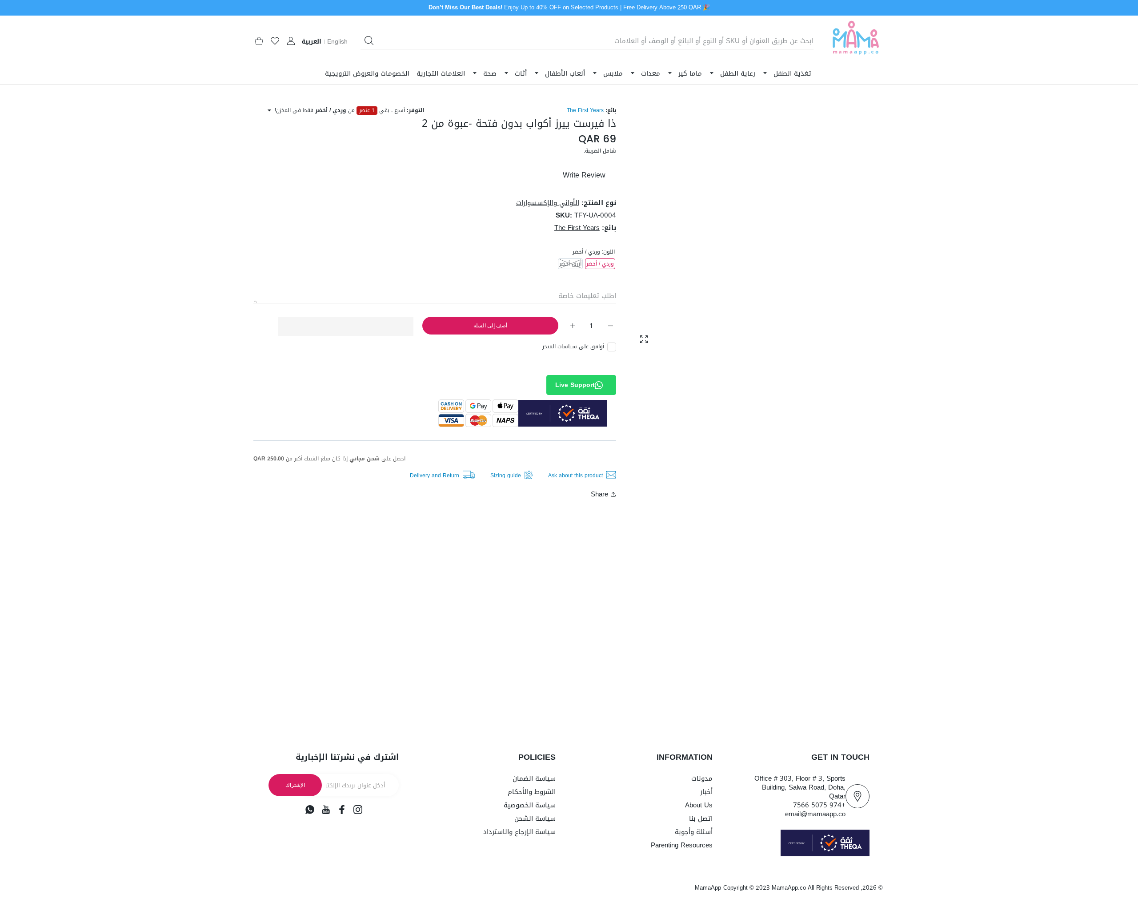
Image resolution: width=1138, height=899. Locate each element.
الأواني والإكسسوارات (547, 203)
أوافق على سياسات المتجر (573, 346)
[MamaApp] (856, 41)
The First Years (585, 110)
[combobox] (587, 40)
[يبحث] (369, 40)
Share (599, 494)
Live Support (575, 385)
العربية (311, 42)
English (337, 42)
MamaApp (708, 887)
